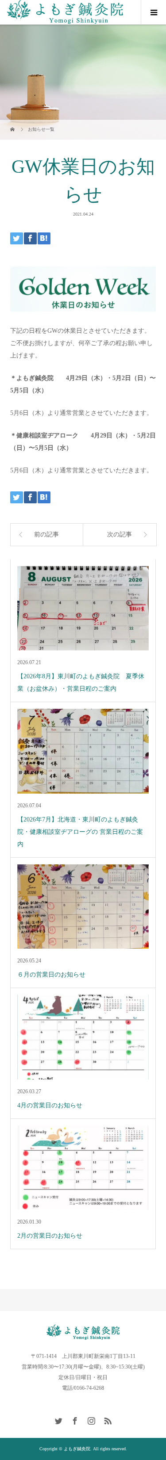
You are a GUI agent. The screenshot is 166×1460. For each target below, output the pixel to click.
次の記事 (119, 534)
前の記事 (46, 534)
